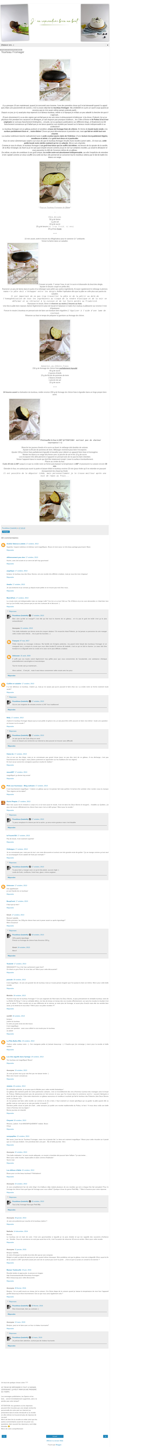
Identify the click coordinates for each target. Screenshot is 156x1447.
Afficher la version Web (54, 1441)
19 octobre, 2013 (28, 1041)
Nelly (9, 718)
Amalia (9, 584)
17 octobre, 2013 (32, 544)
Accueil (55, 1436)
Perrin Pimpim (12, 801)
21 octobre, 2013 (26, 628)
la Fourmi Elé (12, 835)
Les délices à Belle (14, 1170)
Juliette (9, 1086)
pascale (10, 980)
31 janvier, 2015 (20, 1249)
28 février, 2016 (20, 1288)
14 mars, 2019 (37, 1337)
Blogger (58, 1445)
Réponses (12, 611)
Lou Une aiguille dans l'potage (18, 1057)
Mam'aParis (11, 598)
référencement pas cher (16, 557)
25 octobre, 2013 (38, 1201)
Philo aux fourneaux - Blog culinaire (21, 786)
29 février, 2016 (37, 1306)
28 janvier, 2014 (20, 1218)
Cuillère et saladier (14, 683)
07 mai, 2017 (24, 641)
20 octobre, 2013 (19, 1086)
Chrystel (10, 1120)
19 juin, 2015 (26, 1270)
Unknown (16, 656)
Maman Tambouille (14, 1270)
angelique (10, 571)
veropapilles (11, 1136)
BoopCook (11, 901)
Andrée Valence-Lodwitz (16, 544)
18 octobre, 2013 (38, 935)
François (15, 641)
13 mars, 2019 (20, 1322)
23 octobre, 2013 (21, 1184)
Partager (6, 532)
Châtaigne (11, 849)
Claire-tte (10, 754)
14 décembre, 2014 (21, 1231)
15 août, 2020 (25, 656)
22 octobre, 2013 (23, 1136)
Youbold (10, 964)
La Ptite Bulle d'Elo (14, 1041)
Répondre (10, 550)
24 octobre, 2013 (24, 947)
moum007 (10, 772)
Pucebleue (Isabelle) (20, 615)
